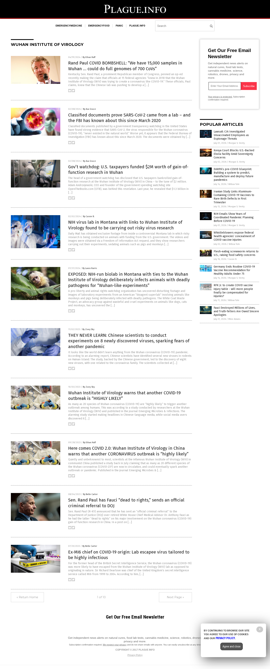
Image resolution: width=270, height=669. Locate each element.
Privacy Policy (135, 655)
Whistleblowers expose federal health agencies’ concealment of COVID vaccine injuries (234, 236)
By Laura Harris (89, 268)
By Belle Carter (90, 494)
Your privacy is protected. (220, 97)
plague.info (137, 25)
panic (119, 25)
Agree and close (232, 646)
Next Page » (175, 597)
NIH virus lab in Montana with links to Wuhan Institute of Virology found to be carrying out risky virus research (125, 225)
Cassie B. (232, 259)
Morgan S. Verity (236, 143)
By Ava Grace (89, 109)
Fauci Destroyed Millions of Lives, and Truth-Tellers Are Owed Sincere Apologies (236, 311)
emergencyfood (99, 25)
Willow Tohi (233, 184)
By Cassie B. (88, 216)
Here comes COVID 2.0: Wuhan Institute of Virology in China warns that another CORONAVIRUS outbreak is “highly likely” (128, 451)
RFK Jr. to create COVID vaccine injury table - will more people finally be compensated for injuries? (233, 291)
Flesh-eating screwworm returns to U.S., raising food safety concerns (236, 253)
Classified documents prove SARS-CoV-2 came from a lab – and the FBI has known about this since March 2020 (129, 117)
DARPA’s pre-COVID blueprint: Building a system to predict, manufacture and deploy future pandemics (233, 174)
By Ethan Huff (89, 57)
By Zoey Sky (88, 329)
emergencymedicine (69, 25)
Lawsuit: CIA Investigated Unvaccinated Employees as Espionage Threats (231, 135)
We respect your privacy (115, 644)
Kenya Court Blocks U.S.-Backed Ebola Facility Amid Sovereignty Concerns (234, 154)
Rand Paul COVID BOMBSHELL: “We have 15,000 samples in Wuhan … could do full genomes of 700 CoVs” (125, 65)
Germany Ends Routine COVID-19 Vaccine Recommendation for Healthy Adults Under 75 (234, 270)
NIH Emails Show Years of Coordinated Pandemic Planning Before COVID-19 (234, 217)
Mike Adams (234, 319)
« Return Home (27, 597)
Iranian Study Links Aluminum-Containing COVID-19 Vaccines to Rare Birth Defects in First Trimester (234, 197)
